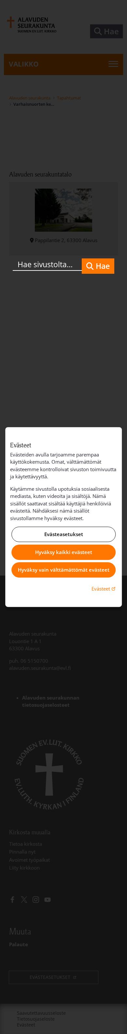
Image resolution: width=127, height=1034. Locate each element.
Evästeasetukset (63, 534)
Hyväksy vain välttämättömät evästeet (63, 570)
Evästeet (104, 588)
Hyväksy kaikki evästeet (63, 552)
